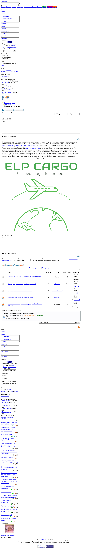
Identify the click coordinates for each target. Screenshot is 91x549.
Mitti (3, 82)
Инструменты (60, 114)
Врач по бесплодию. (7, 457)
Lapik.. (4, 86)
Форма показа (74, 114)
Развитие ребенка (6, 434)
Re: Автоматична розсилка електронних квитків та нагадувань (9, 474)
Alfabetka (57, 284)
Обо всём (8, 104)
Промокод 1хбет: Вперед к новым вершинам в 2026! (9, 496)
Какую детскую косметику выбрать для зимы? (22, 284)
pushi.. (2, 65)
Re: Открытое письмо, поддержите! (7, 439)
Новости (8, 7)
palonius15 (57, 297)
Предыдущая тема (35, 268)
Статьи (34, 7)
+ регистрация (5, 76)
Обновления (6, 16)
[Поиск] (1, 5)
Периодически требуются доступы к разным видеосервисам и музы (8, 445)
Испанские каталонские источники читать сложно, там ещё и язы (9, 451)
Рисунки (49, 7)
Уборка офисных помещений (6, 501)
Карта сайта (4, 36)
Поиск (11, 310)
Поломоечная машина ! (8, 506)
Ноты (44, 7)
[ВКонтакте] (3, 97)
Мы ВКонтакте (8, 99)
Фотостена (4, 28)
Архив (4, 21)
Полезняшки (28, 7)
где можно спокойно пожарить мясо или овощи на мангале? (9, 467)
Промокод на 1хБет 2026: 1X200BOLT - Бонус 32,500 (9, 461)
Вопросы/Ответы (5, 31)
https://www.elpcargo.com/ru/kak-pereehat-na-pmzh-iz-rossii (19, 145)
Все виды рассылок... (9, 47)
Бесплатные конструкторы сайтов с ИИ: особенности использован (9, 481)
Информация (4, 38)
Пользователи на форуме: (7, 310)
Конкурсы (20, 7)
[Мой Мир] (8, 97)
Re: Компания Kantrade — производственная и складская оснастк (9, 429)
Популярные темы (7, 18)
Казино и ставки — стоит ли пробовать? (9, 510)
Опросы (3, 33)
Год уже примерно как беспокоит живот (20, 291)
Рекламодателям (5, 35)
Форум (14, 7)
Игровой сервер (6, 492)
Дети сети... (4, 1)
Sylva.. (3, 81)
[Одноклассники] (6, 97)
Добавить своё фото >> (8, 535)
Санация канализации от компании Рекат (20, 297)
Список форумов (9, 103)
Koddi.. (4, 89)
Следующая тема (47, 268)
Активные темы (7, 19)
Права (17, 310)
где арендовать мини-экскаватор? (7, 487)
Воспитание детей (6, 515)
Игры (55, 7)
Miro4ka (76, 286)
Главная (3, 7)
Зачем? (14, 45)
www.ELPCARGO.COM (32, 148)
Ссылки (39, 7)
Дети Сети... (42, 539)
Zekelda (77, 293)
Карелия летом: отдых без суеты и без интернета (9, 423)
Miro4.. (4, 92)
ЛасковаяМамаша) (57, 291)
